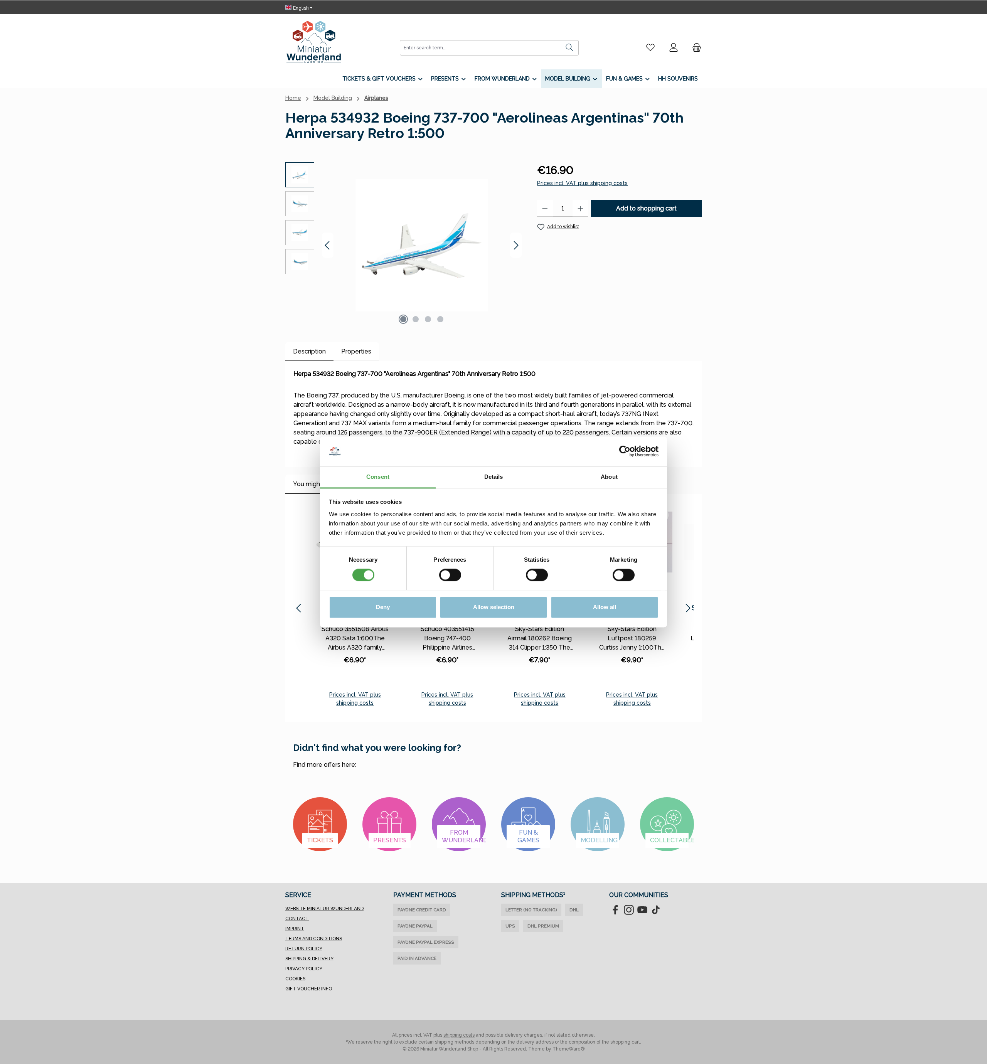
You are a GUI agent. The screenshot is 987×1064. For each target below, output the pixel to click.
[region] (403, 245)
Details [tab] (493, 476)
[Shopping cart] (694, 47)
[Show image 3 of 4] (428, 319)
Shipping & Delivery (309, 958)
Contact (297, 918)
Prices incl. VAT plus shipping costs (582, 183)
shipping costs (459, 1035)
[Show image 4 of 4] (440, 319)
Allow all (604, 607)
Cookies (295, 979)
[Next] (516, 245)
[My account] (673, 47)
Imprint (294, 928)
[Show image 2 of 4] (416, 319)
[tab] (309, 351)
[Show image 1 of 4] (403, 319)
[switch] (450, 575)
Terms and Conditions (313, 938)
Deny (383, 607)
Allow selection (493, 607)
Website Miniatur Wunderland (324, 908)
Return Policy (303, 948)
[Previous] (327, 245)
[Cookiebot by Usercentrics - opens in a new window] (625, 451)
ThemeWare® (568, 1049)
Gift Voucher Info (308, 989)
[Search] (570, 48)
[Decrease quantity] (545, 208)
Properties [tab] (356, 351)
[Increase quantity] (580, 208)
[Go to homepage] (313, 42)
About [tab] (609, 476)
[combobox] (480, 48)
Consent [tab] (377, 476)
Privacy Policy (303, 968)
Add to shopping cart (646, 208)
